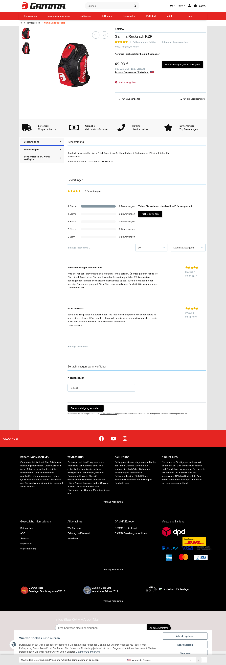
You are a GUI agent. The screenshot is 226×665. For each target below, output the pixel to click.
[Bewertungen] (121, 42)
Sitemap (24, 538)
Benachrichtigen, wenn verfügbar (182, 64)
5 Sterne (72, 206)
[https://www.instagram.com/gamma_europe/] (124, 438)
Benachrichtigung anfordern (85, 408)
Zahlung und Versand (79, 533)
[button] (189, 5)
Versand (141, 68)
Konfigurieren (185, 644)
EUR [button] (181, 5)
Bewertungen (31, 149)
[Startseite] (21, 22)
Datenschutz (26, 528)
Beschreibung (32, 141)
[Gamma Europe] (43, 5)
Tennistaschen (180, 42)
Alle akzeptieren (185, 636)
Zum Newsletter (158, 628)
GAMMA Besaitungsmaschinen (131, 533)
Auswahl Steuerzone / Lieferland (132, 72)
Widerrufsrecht (28, 548)
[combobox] (158, 660)
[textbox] (158, 660)
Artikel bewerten (150, 213)
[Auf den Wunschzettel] (104, 35)
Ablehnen (185, 653)
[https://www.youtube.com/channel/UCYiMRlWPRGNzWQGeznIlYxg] (113, 438)
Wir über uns (74, 528)
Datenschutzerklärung (109, 414)
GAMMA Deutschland (126, 528)
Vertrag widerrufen (113, 501)
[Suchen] (134, 6)
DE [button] (172, 5)
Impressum (26, 543)
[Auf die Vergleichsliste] (95, 35)
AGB (22, 533)
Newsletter (73, 538)
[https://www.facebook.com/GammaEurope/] (101, 438)
